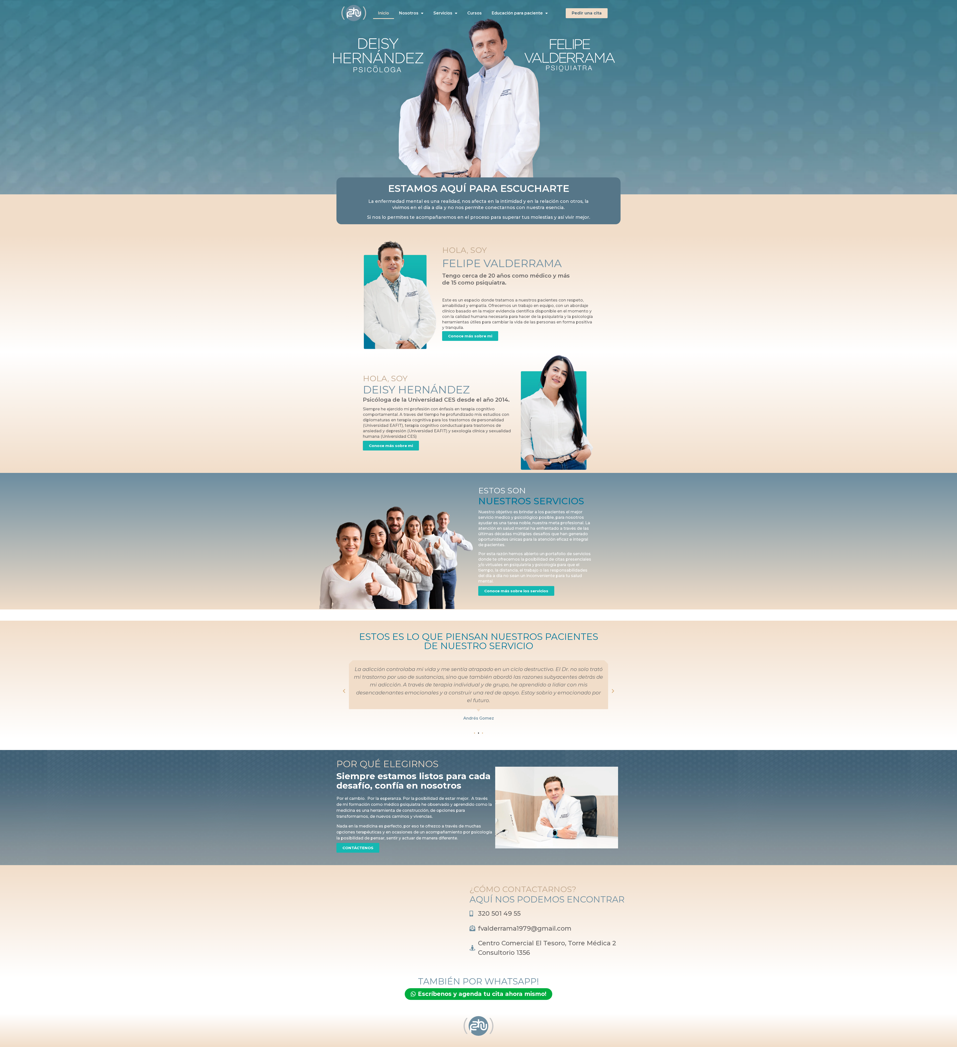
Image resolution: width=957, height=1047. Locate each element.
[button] (344, 690)
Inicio (383, 13)
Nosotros (408, 13)
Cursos (474, 13)
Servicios (442, 13)
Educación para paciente (517, 13)
